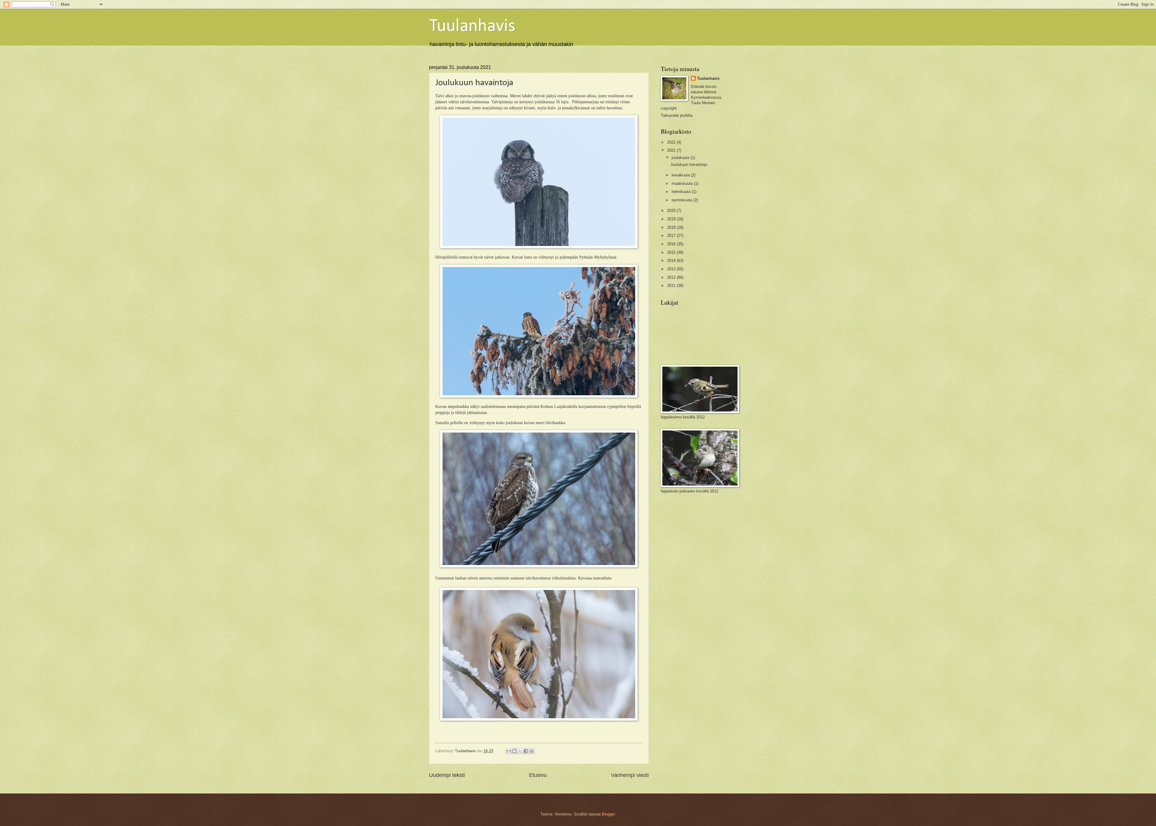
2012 (672, 277)
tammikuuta (682, 200)
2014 (672, 260)
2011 (672, 285)
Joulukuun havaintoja (688, 164)
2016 (672, 244)
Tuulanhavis (472, 26)
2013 (672, 269)
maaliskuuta (683, 183)
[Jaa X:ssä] (520, 751)
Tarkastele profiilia (676, 115)
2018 (672, 227)
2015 (672, 252)
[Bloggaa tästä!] (514, 751)
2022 (672, 142)
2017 (672, 235)
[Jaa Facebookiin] (526, 751)
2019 (672, 219)
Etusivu (538, 775)
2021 (672, 150)
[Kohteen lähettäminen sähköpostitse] (509, 751)
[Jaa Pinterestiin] (532, 751)
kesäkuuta (681, 175)
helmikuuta (682, 191)
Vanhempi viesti (630, 775)
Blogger (608, 814)
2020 (672, 210)
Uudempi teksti (447, 775)
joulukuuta (681, 157)
